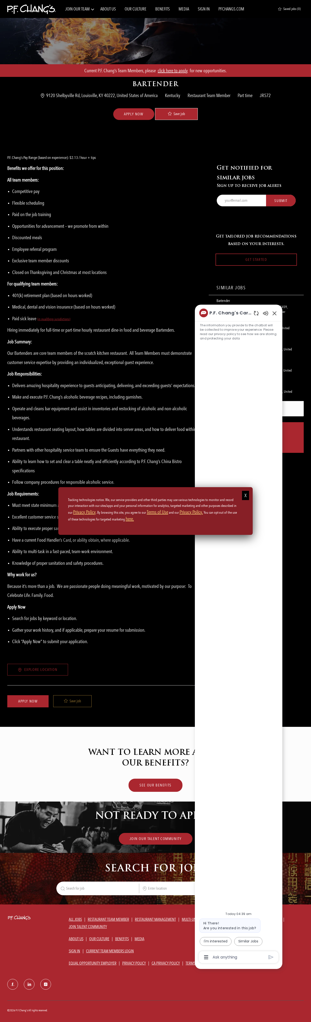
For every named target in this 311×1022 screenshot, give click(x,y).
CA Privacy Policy (166, 963)
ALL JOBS (75, 919)
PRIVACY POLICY (134, 963)
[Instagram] (45, 984)
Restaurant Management (155, 919)
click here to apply (173, 70)
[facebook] (12, 984)
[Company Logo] (31, 9)
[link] (155, 839)
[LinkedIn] (29, 984)
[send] (271, 957)
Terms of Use (157, 512)
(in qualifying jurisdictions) (53, 319)
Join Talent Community (88, 926)
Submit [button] (280, 200)
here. (130, 519)
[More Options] (206, 957)
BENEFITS (162, 9)
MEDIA (184, 9)
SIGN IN (204, 9)
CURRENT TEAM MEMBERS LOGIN (110, 951)
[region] (238, 634)
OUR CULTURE (136, 9)
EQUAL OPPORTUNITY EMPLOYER (92, 963)
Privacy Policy (84, 512)
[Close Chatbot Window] (274, 313)
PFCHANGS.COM (231, 9)
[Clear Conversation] (256, 313)
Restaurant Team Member (108, 919)
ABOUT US (108, 9)
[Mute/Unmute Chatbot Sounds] (265, 313)
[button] (133, 114)
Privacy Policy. (191, 512)
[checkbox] (176, 114)
